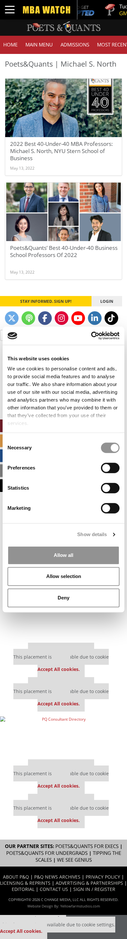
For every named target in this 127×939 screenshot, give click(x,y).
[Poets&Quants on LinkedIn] (95, 318)
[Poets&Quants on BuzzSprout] (28, 318)
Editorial (23, 889)
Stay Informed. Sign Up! (45, 301)
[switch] (110, 468)
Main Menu (39, 44)
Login (106, 301)
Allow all (63, 555)
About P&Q (16, 877)
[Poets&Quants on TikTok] (111, 318)
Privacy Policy (103, 877)
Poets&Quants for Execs (87, 846)
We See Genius (74, 859)
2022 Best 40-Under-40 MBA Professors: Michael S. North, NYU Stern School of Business (61, 151)
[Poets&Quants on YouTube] (78, 318)
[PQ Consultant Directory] (61, 735)
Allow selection (63, 576)
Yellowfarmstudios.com (80, 906)
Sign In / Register (94, 889)
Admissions (75, 44)
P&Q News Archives (57, 877)
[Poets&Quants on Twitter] (12, 318)
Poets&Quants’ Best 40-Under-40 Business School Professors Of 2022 (64, 251)
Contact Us (54, 889)
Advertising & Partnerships (89, 883)
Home (10, 44)
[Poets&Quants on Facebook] (45, 318)
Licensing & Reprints (25, 883)
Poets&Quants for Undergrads (47, 853)
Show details (92, 534)
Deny (63, 597)
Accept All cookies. (58, 669)
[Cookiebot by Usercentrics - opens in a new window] (91, 335)
